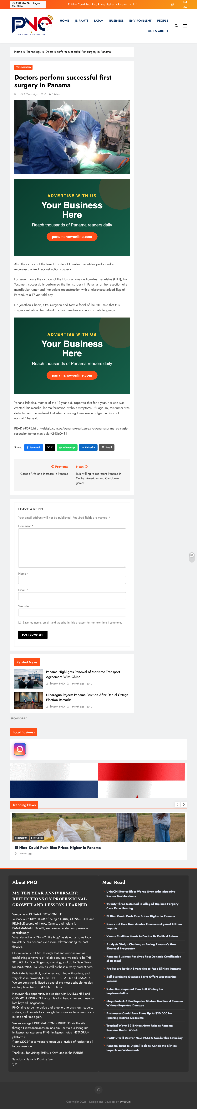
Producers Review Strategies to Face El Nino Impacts (143, 969)
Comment (25, 526)
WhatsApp (69, 447)
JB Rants (81, 20)
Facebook (35, 447)
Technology (23, 67)
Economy (21, 838)
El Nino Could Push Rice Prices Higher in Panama (97, 4)
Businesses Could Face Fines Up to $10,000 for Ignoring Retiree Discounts (139, 1015)
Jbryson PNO (57, 683)
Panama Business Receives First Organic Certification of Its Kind (143, 958)
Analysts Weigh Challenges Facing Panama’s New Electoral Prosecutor (141, 946)
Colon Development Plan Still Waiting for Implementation (135, 991)
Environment (140, 20)
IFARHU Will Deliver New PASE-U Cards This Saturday (144, 1038)
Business (116, 20)
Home (64, 20)
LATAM (99, 20)
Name (23, 573)
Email (108, 447)
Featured (37, 838)
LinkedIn (90, 447)
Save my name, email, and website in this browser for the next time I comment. (72, 622)
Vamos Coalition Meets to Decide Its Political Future (142, 936)
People (162, 20)
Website (23, 606)
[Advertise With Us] (72, 217)
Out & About (158, 31)
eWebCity (125, 1102)
